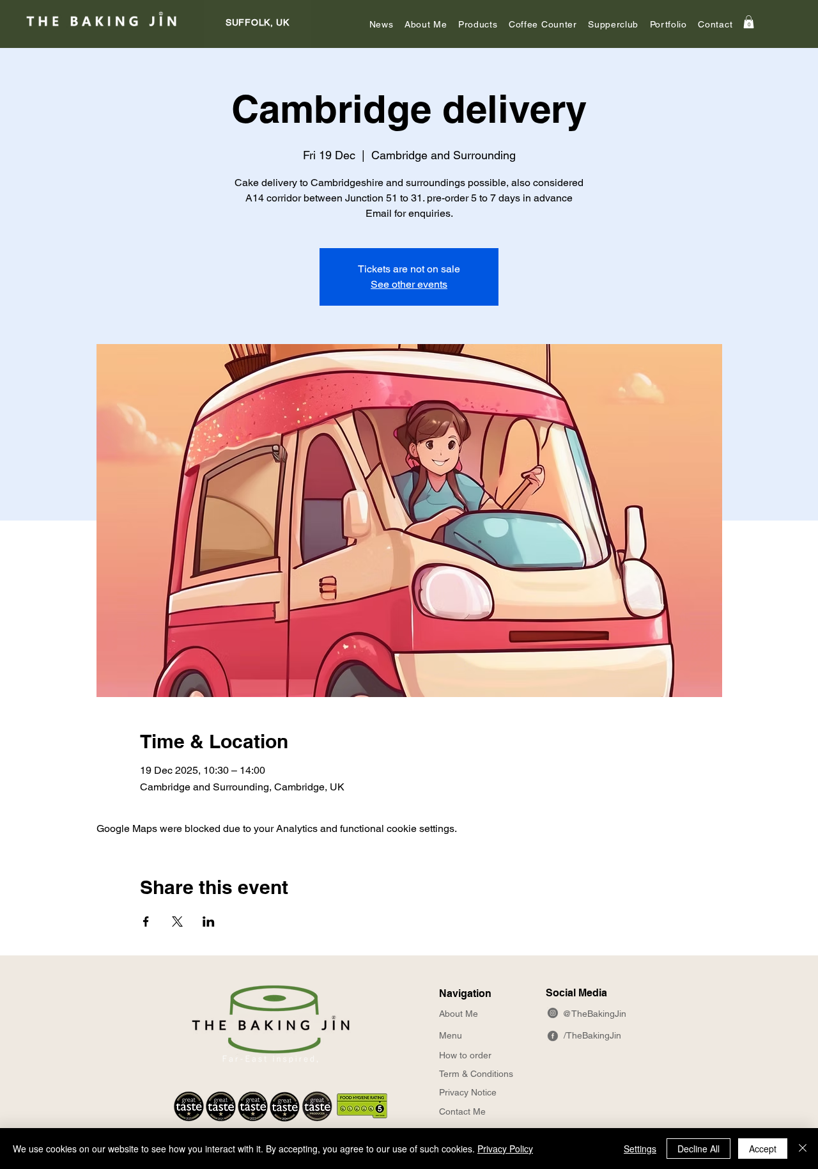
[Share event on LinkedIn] (209, 921)
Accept (762, 1148)
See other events (409, 284)
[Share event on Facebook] (146, 921)
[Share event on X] (177, 921)
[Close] (802, 1148)
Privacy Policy (505, 1148)
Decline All (698, 1148)
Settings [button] (640, 1148)
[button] (426, 24)
